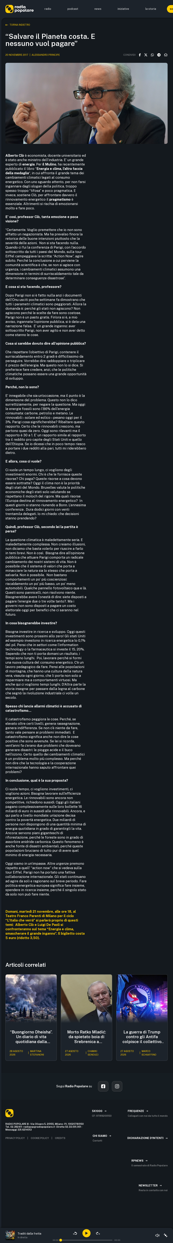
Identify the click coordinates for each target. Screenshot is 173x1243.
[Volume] (157, 1235)
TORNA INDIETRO (19, 24)
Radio (47, 8)
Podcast (72, 8)
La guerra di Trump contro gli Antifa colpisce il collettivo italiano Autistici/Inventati (142, 1037)
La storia (150, 8)
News (97, 8)
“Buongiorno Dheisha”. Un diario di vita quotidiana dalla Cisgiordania (31, 1037)
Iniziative (123, 8)
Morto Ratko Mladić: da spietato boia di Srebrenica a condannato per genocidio (86, 1037)
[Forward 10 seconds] (98, 1233)
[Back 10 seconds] (75, 1233)
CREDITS (60, 1138)
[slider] (60, 1240)
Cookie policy (40, 1138)
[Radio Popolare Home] (19, 9)
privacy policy (15, 1138)
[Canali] (166, 1235)
